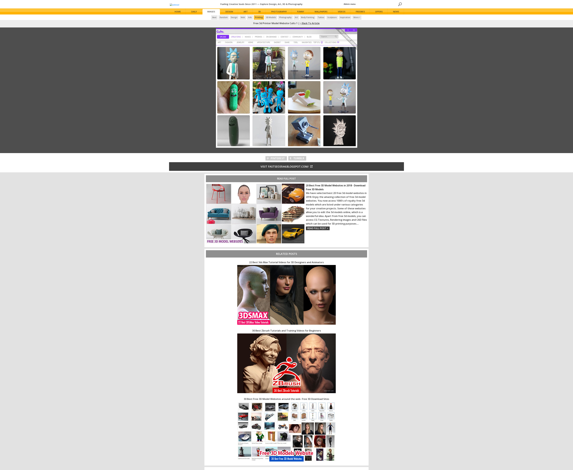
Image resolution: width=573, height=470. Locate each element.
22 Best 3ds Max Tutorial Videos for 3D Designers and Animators (286, 262)
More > (356, 17)
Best (214, 17)
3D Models (271, 17)
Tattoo (321, 17)
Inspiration (345, 17)
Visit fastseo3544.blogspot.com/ (285, 166)
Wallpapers (321, 11)
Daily (194, 11)
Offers (379, 11)
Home (178, 11)
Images (211, 11)
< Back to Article (310, 23)
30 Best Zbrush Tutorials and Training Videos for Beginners (286, 330)
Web (243, 17)
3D (259, 11)
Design (229, 11)
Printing (259, 17)
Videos (341, 11)
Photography (279, 11)
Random (224, 17)
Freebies (360, 11)
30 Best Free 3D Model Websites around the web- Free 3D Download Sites (286, 399)
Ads (250, 17)
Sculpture (332, 17)
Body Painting (307, 17)
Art (246, 11)
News (396, 11)
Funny (300, 11)
